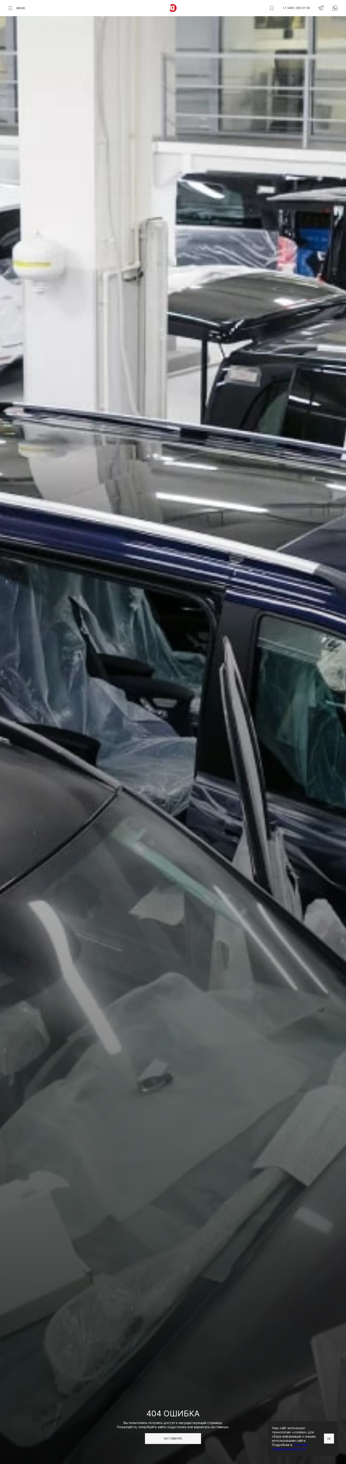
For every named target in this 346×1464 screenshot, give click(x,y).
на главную (173, 1438)
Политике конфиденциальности (290, 1447)
